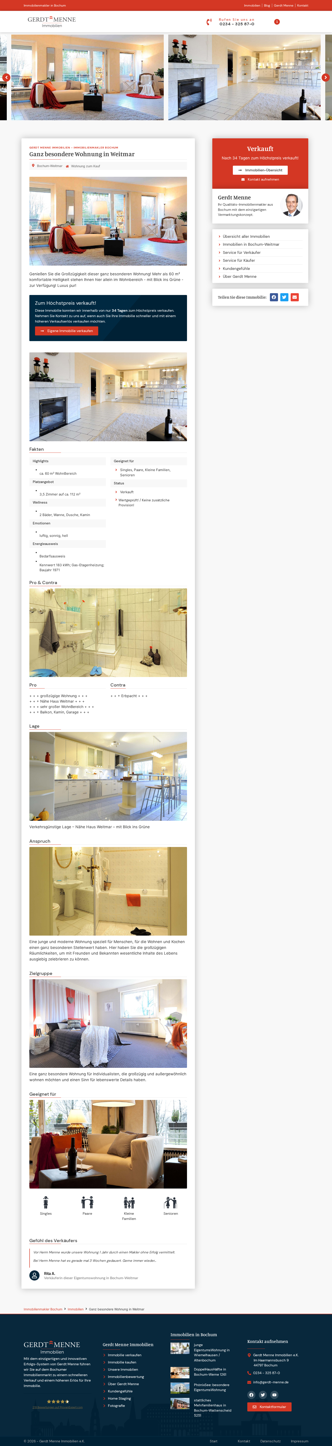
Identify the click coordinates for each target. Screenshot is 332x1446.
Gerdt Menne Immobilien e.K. (62, 1441)
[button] (274, 297)
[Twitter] (263, 1395)
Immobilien (76, 1309)
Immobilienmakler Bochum (43, 1309)
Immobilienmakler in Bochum (45, 5)
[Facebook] (251, 1395)
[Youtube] (274, 1395)
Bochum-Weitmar (49, 166)
